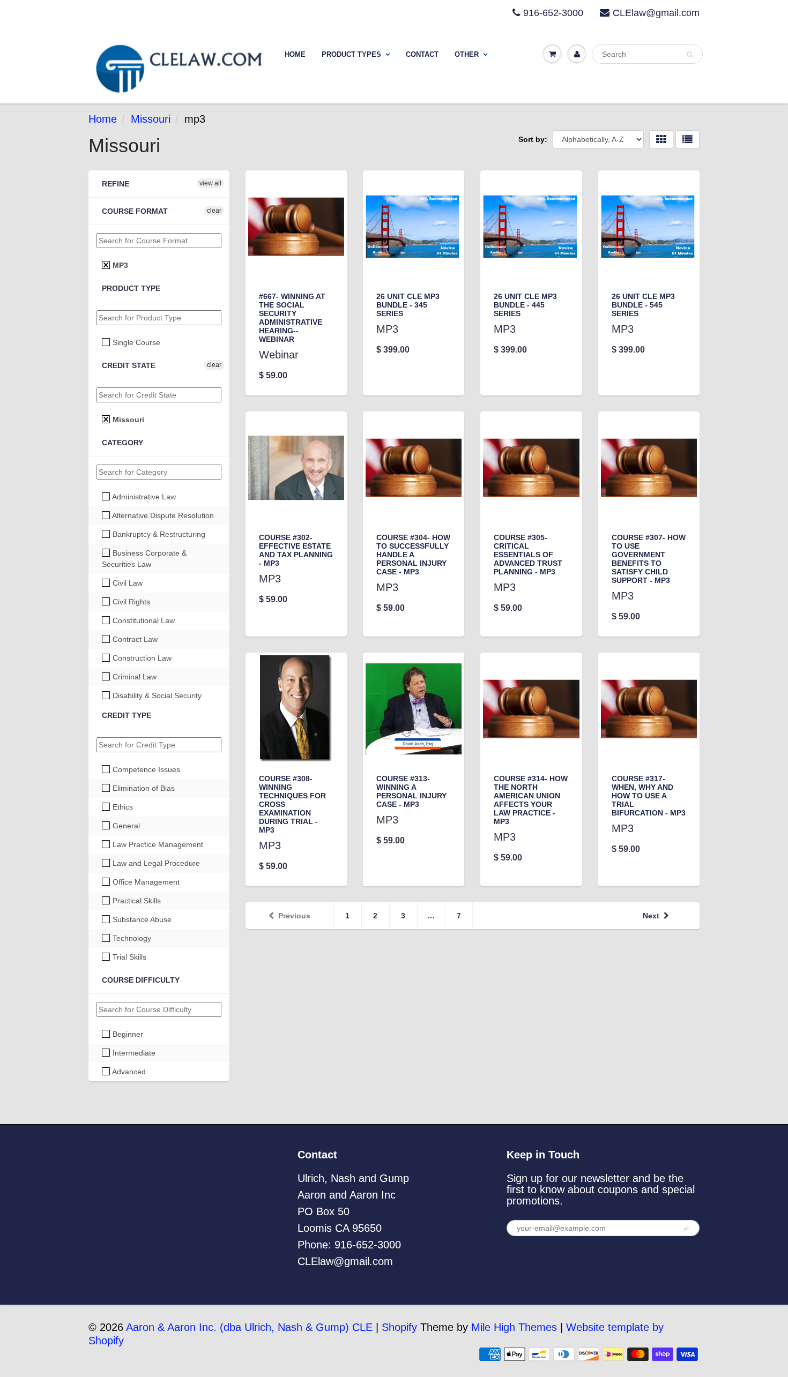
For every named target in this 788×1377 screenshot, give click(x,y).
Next (651, 915)
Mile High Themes (514, 1327)
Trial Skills (128, 957)
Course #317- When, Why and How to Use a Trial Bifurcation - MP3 (649, 795)
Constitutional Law (142, 620)
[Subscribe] (686, 1228)
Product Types (351, 54)
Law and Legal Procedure (155, 863)
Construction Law (141, 658)
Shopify (399, 1327)
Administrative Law (143, 496)
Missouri (150, 119)
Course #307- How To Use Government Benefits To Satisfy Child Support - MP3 (649, 559)
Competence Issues (145, 769)
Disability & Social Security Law (152, 701)
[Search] (689, 54)
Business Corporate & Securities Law (144, 558)
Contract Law (134, 639)
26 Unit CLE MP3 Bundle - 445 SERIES (525, 305)
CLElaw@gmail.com (656, 13)
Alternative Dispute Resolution (162, 515)
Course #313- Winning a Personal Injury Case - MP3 (411, 791)
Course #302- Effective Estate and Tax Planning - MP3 (296, 550)
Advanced (128, 1071)
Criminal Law (133, 676)
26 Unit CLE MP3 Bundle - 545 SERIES (643, 305)
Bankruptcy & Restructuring (157, 534)
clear (214, 210)
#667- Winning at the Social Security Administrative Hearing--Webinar (292, 317)
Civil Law (126, 583)
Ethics (121, 807)
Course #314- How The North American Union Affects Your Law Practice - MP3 (531, 800)
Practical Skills (135, 900)
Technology (130, 938)
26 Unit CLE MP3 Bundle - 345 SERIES (408, 305)
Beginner (126, 1034)
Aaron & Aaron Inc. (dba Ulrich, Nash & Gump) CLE (249, 1327)
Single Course (135, 342)
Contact (422, 54)
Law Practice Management (156, 844)
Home (295, 54)
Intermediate (132, 1053)
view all (210, 183)
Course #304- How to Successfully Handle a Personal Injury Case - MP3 (413, 554)
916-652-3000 (553, 13)
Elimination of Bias (142, 788)
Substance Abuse (141, 919)
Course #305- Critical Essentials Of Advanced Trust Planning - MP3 (528, 554)
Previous (294, 915)
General (125, 825)
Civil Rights (130, 601)
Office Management (145, 882)
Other (467, 54)
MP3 (119, 265)
